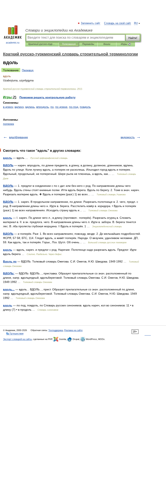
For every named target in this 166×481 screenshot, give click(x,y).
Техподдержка (55, 330)
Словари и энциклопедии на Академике (59, 30)
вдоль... (9, 289)
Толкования (69, 44)
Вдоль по (10, 261)
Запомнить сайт (90, 23)
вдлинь (30, 106)
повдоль (85, 106)
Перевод (27, 70)
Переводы (88, 44)
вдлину (19, 106)
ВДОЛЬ (8, 165)
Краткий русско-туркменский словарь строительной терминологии (42, 44)
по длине (61, 106)
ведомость (128, 137)
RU (136, 23)
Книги (106, 44)
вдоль (7, 157)
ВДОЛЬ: (8, 273)
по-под (73, 106)
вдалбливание (18, 137)
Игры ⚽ (126, 44)
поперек (8, 123)
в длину (8, 106)
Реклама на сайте (73, 330)
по (52, 106)
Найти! (132, 37)
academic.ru (12, 42)
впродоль (42, 106)
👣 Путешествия (14, 333)
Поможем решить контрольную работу (47, 97)
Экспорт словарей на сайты (17, 339)
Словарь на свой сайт (117, 23)
